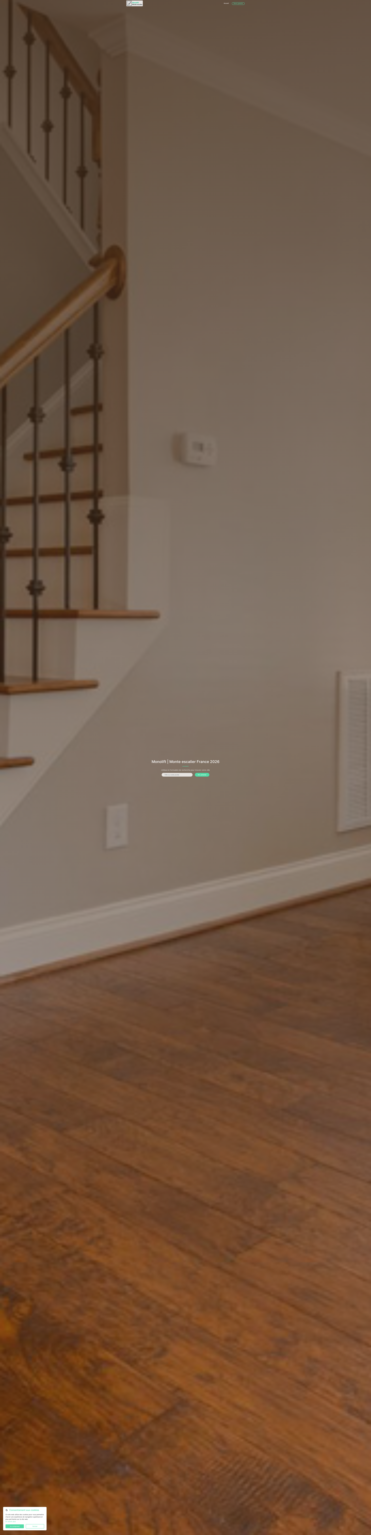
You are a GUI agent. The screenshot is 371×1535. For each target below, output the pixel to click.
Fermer (34, 1526)
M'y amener (202, 775)
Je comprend (15, 1526)
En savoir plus (11, 1521)
